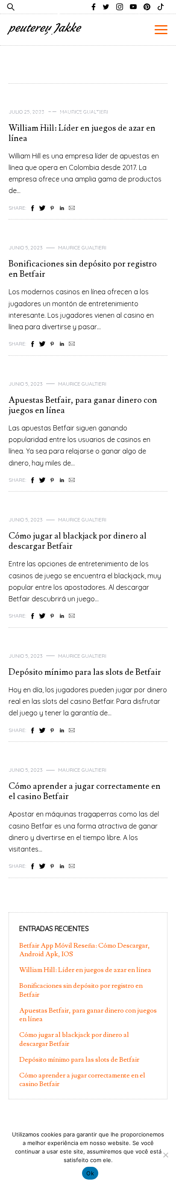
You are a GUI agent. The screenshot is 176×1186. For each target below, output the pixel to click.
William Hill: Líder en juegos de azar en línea (85, 970)
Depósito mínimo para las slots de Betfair (85, 672)
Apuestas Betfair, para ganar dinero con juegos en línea (83, 405)
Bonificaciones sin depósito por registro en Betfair (83, 269)
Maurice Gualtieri (82, 247)
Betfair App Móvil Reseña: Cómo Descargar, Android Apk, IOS (88, 44)
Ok (90, 1173)
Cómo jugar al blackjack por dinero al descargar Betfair (78, 541)
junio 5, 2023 (26, 247)
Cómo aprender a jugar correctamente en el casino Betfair (85, 791)
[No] (165, 1155)
